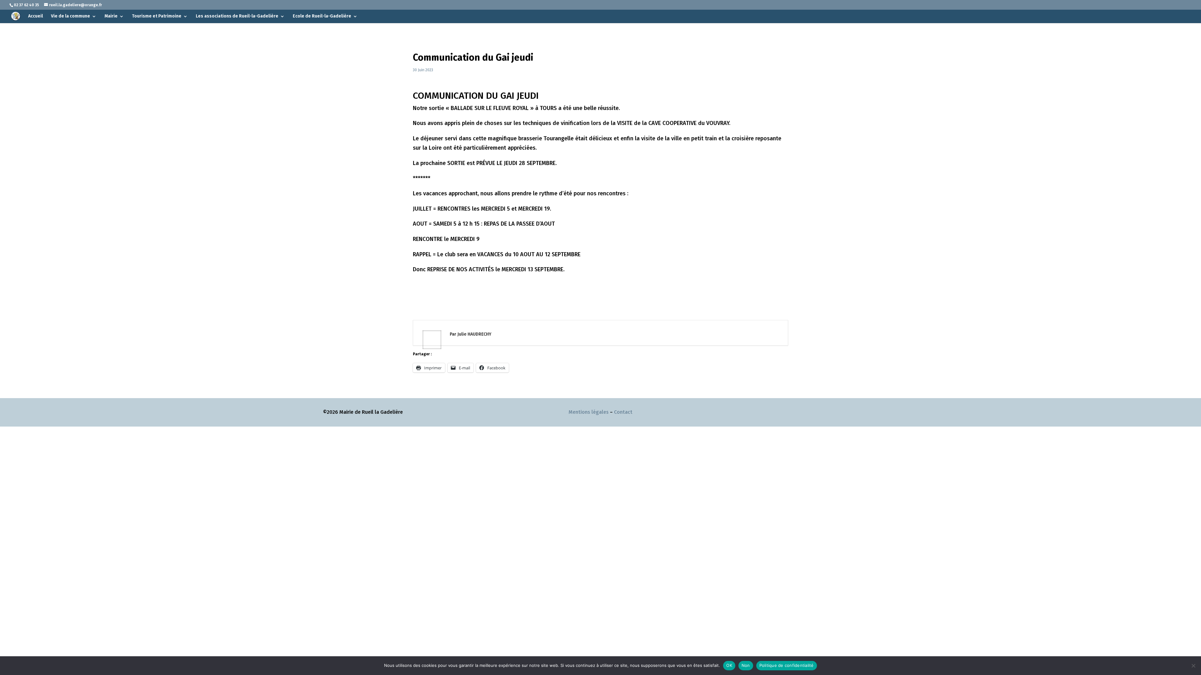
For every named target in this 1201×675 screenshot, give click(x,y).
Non (746, 665)
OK (729, 665)
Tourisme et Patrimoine (156, 16)
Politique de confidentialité (786, 665)
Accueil (35, 16)
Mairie (111, 16)
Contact (623, 412)
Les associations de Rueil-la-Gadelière (237, 16)
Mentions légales (589, 412)
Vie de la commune (70, 16)
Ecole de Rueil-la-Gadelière (322, 16)
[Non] (1193, 665)
